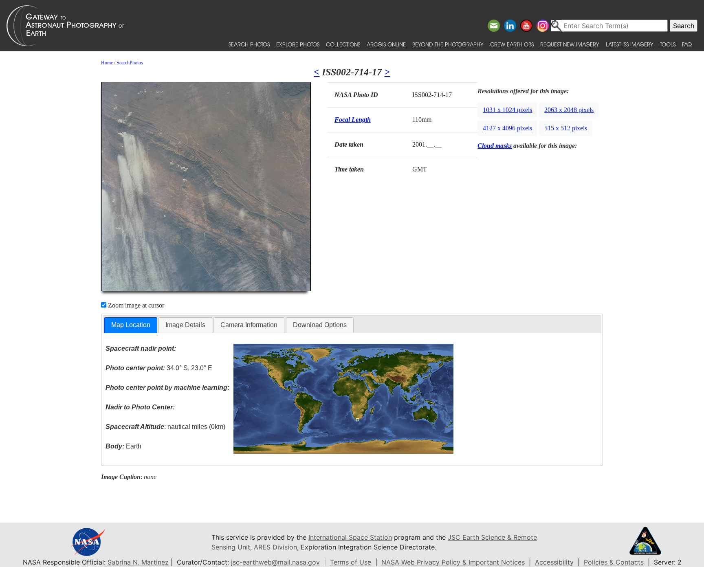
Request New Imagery (569, 44)
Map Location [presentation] (130, 324)
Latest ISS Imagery (629, 44)
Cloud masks (494, 145)
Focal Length (352, 119)
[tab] (130, 325)
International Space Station (350, 537)
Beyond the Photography (448, 44)
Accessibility (554, 562)
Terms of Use (350, 562)
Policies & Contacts (614, 562)
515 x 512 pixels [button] (565, 128)
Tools (667, 44)
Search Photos (249, 44)
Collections (343, 44)
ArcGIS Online (386, 44)
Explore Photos (297, 44)
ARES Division (275, 547)
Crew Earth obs (512, 44)
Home (107, 63)
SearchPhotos (130, 63)
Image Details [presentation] (185, 324)
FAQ (687, 44)
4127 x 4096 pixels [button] (507, 128)
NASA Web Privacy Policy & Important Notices (453, 562)
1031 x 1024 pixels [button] (507, 109)
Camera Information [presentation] (248, 324)
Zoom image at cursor (135, 305)
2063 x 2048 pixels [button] (569, 109)
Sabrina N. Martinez (138, 562)
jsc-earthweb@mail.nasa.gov (275, 562)
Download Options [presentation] (320, 324)
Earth (123, 446)
